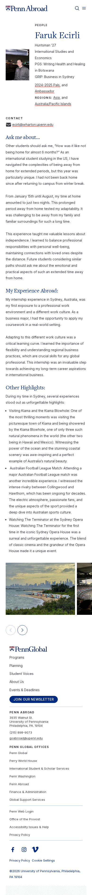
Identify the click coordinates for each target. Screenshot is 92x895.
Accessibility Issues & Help (29, 827)
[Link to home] (27, 8)
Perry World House (23, 761)
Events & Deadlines (24, 690)
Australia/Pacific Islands (53, 104)
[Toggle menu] (84, 8)
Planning (16, 666)
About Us (16, 682)
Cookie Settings (43, 860)
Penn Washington (22, 776)
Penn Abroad (19, 784)
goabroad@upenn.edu (26, 738)
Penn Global (18, 753)
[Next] (22, 630)
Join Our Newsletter (33, 699)
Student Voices (21, 674)
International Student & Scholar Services (39, 768)
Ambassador (44, 91)
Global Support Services (27, 799)
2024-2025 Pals (47, 85)
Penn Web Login (21, 811)
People (41, 25)
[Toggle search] (77, 8)
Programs (16, 657)
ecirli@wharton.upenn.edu (32, 125)
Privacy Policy (19, 835)
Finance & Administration (27, 792)
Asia (56, 97)
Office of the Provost (24, 819)
